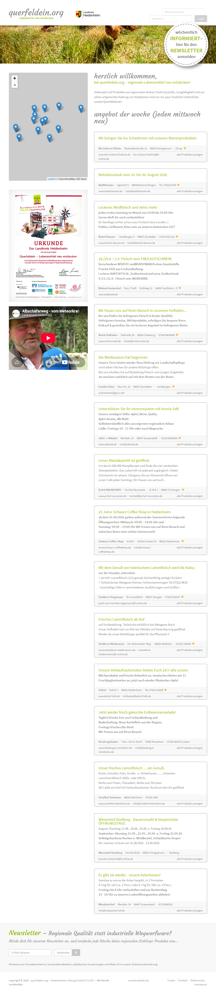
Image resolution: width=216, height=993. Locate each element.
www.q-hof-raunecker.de (112, 496)
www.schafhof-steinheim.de (114, 803)
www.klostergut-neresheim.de (115, 748)
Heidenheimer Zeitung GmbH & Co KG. (72, 980)
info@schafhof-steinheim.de (149, 803)
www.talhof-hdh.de (109, 696)
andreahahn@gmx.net (111, 393)
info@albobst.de (129, 444)
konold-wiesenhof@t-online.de (116, 859)
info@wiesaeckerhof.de (112, 910)
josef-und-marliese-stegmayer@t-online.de (123, 603)
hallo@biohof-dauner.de (141, 243)
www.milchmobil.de (110, 341)
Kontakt (182, 980)
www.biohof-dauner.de (111, 243)
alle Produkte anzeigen (190, 154)
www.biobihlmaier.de (110, 191)
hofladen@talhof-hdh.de (137, 696)
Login (200, 19)
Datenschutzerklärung (144, 964)
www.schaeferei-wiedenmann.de (117, 650)
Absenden (63, 952)
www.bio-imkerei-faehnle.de (114, 154)
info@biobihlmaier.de (138, 191)
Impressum (200, 984)
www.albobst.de (107, 444)
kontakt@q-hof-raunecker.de (146, 496)
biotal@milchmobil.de (136, 341)
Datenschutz (197, 980)
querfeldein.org (39, 980)
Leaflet (51, 178)
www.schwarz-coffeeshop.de (115, 547)
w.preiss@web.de (108, 294)
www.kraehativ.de (138, 980)
